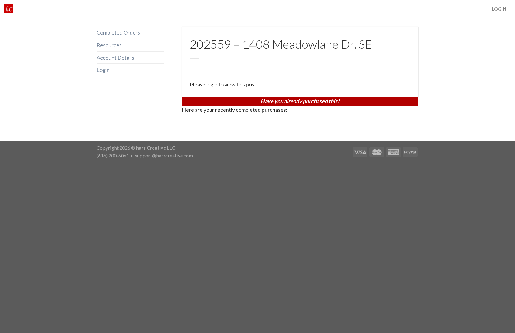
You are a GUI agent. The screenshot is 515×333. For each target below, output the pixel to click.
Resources (109, 45)
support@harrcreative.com (163, 155)
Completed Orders (118, 32)
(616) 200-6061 (113, 155)
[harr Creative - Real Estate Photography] (8, 8)
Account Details (115, 57)
